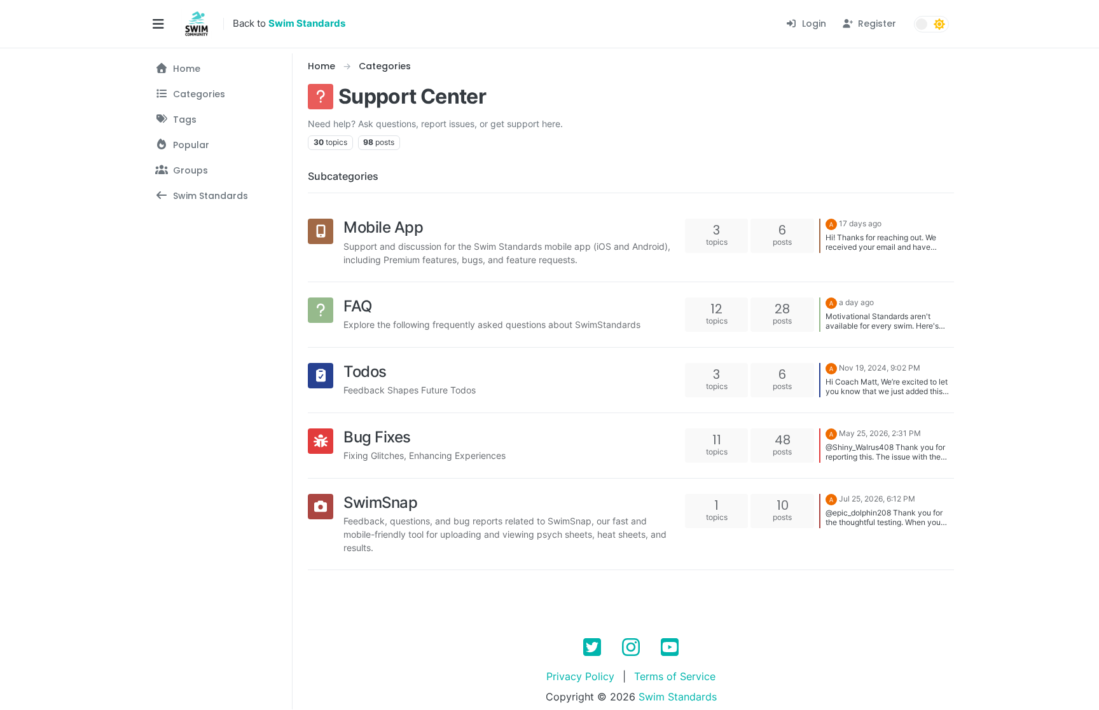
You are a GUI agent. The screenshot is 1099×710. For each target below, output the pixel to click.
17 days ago (860, 223)
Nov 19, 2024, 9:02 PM (879, 367)
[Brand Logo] (196, 24)
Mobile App (383, 227)
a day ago (856, 302)
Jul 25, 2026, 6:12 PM (877, 498)
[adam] (831, 223)
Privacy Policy (580, 676)
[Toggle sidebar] (158, 24)
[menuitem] (806, 24)
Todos (365, 371)
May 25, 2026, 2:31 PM (880, 433)
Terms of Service (674, 676)
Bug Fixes (377, 437)
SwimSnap (380, 502)
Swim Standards (678, 696)
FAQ (357, 306)
